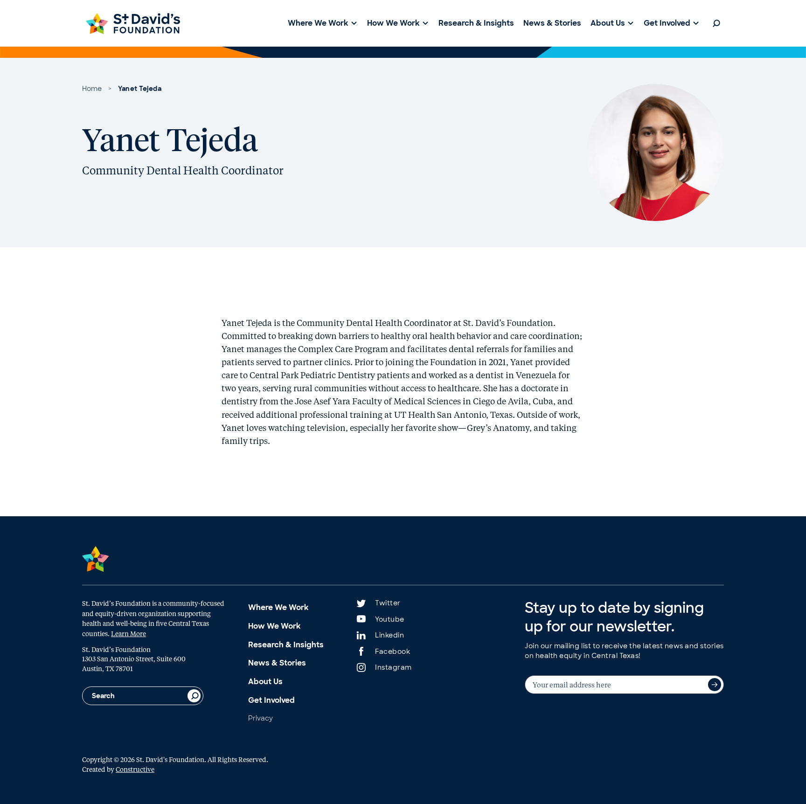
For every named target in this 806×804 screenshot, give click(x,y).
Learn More (128, 633)
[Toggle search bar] (716, 23)
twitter (388, 603)
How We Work (274, 626)
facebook (392, 651)
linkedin (389, 635)
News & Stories (277, 663)
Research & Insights (286, 645)
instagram (393, 667)
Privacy (260, 718)
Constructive (135, 769)
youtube (389, 619)
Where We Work (278, 607)
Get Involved (271, 700)
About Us (265, 681)
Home (92, 88)
